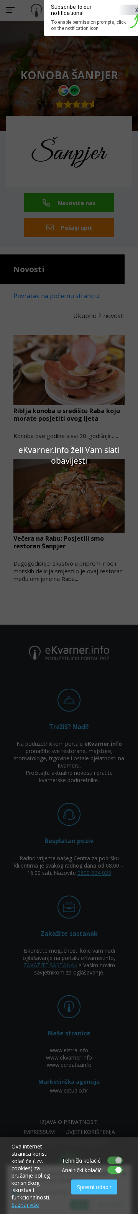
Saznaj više (25, 1204)
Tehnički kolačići (82, 1160)
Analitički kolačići (82, 1170)
